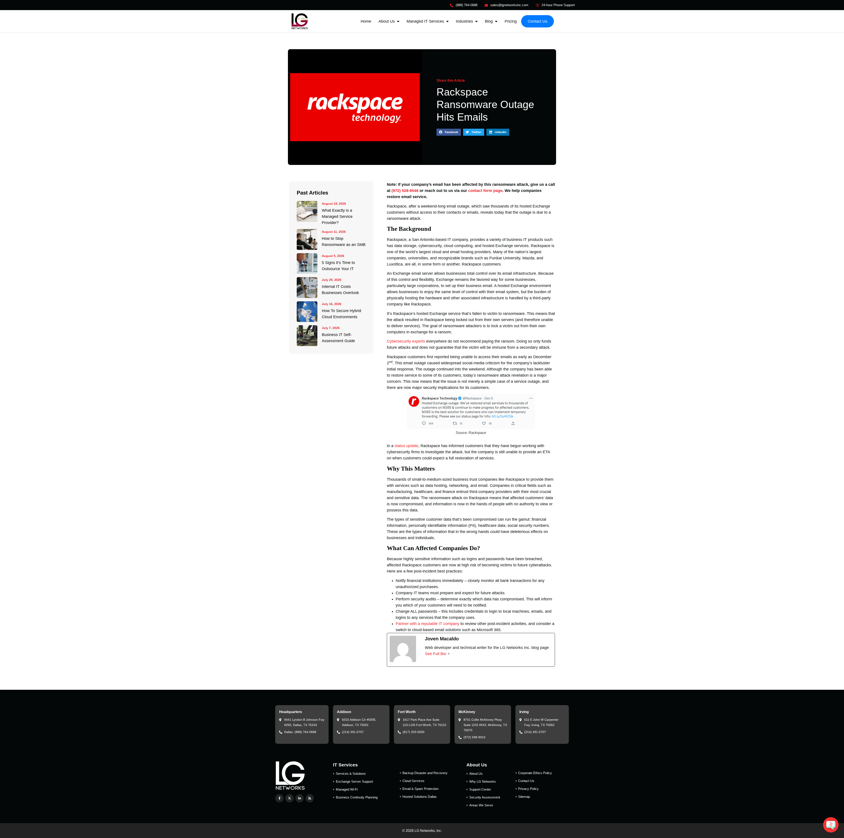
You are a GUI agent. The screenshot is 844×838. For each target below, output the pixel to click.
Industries (464, 21)
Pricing (511, 21)
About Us (386, 21)
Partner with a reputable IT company (427, 623)
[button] (449, 132)
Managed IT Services (425, 21)
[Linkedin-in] (299, 798)
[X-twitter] (289, 798)
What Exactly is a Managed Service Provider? (337, 216)
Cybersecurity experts (406, 341)
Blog (489, 21)
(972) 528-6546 (404, 190)
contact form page (485, 190)
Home (366, 21)
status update (406, 446)
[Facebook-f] (279, 798)
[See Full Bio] (448, 654)
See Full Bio (435, 654)
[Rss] (310, 798)
